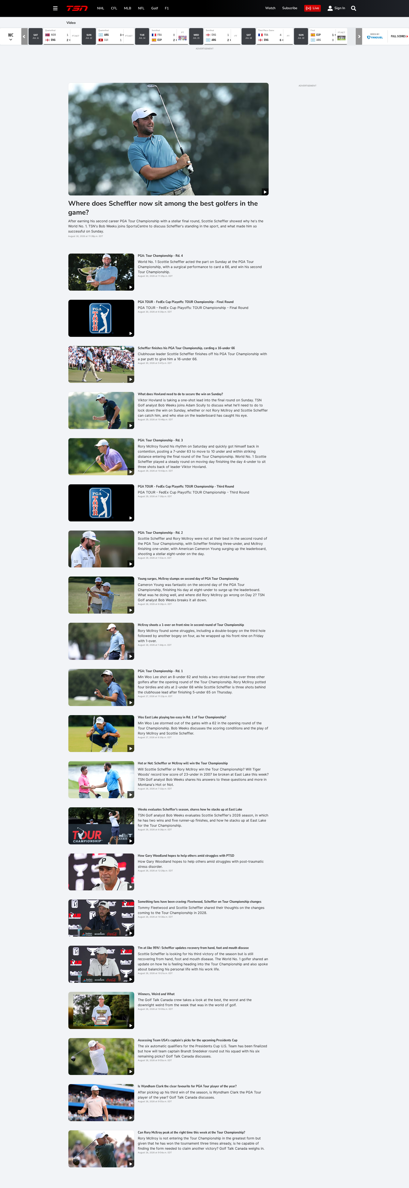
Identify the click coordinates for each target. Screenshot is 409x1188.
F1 (167, 8)
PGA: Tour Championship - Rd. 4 (160, 255)
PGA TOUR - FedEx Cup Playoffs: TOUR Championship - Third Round (186, 486)
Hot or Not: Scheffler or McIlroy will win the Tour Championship (183, 763)
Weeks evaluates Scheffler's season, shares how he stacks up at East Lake (190, 809)
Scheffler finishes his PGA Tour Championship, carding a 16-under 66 (186, 348)
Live (316, 8)
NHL (100, 8)
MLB (127, 8)
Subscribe (289, 8)
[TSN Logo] (77, 8)
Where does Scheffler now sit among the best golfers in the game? (163, 208)
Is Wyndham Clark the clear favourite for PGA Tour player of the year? (187, 1086)
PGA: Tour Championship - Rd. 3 (160, 440)
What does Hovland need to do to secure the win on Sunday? (180, 394)
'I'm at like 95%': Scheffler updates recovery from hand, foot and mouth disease (193, 948)
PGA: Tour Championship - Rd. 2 (160, 532)
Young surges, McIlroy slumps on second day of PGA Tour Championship (188, 578)
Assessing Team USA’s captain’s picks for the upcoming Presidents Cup (187, 1040)
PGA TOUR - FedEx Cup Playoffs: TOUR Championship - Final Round (185, 302)
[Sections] (55, 8)
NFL (141, 8)
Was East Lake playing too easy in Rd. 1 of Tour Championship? (182, 717)
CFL (114, 8)
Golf (154, 8)
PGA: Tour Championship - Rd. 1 (160, 671)
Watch (270, 8)
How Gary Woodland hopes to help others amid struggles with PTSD (186, 855)
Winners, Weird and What (156, 994)
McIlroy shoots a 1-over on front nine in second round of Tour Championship (191, 625)
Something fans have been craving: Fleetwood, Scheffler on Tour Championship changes (199, 901)
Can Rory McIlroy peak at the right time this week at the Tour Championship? (191, 1132)
